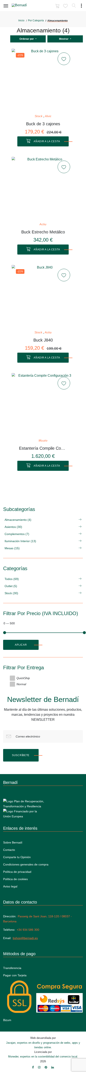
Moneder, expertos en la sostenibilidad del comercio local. (43, 1056)
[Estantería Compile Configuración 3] (43, 404)
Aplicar (21, 644)
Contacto (9, 849)
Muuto (43, 440)
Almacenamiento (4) (18, 519)
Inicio (21, 20)
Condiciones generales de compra (25, 864)
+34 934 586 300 (28, 929)
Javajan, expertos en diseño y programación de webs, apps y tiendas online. (43, 1045)
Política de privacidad (17, 871)
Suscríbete (20, 755)
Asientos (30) (13, 527)
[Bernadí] (25, 6)
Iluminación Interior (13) (20, 541)
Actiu (43, 224)
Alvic (48, 116)
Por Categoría (36, 20)
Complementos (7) (17, 534)
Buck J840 (43, 340)
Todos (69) (12, 579)
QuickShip (23, 678)
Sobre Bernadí (12, 842)
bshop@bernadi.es (25, 938)
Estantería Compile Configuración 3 (43, 448)
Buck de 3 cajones (43, 124)
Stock (39, 116)
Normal (21, 684)
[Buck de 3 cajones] (43, 80)
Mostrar (64, 38)
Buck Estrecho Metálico (43, 232)
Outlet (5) (11, 586)
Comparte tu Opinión (17, 857)
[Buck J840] (43, 296)
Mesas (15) (12, 548)
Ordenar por (26, 38)
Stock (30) (11, 593)
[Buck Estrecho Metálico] (43, 188)
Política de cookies (15, 879)
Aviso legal (10, 886)
